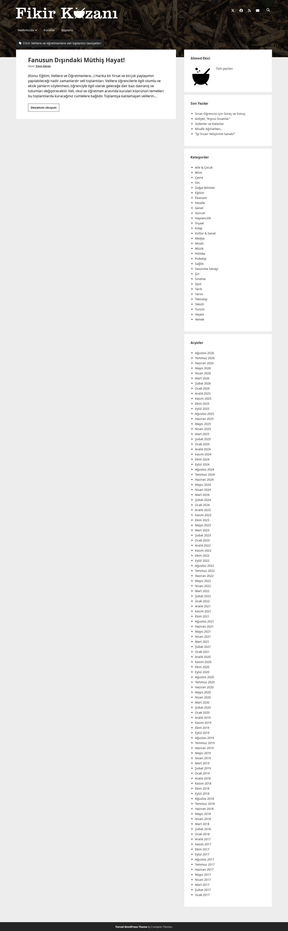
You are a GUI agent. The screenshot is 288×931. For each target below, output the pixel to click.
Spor (198, 284)
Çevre (199, 178)
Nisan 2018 (203, 819)
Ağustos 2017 (204, 859)
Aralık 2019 (203, 718)
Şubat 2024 (203, 500)
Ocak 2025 (202, 444)
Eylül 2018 (202, 794)
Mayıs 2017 (203, 875)
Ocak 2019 (202, 773)
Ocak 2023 (202, 540)
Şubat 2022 (203, 596)
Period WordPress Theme (131, 927)
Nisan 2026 (203, 373)
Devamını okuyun (45, 108)
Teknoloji (201, 299)
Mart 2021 (202, 642)
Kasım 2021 (203, 611)
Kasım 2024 (203, 454)
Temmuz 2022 (205, 571)
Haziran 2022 (204, 576)
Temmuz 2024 (205, 474)
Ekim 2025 (202, 404)
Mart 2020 (202, 702)
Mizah (199, 243)
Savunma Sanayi (206, 269)
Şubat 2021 (203, 647)
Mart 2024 (202, 495)
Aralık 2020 (203, 657)
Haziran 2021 (204, 626)
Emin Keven (43, 66)
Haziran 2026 (204, 363)
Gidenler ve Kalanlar (209, 124)
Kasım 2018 (203, 783)
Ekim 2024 (202, 459)
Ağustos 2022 (204, 566)
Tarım (199, 294)
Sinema (200, 279)
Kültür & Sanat (205, 233)
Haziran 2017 (204, 869)
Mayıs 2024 (203, 485)
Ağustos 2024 (204, 469)
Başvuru (67, 30)
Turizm (200, 309)
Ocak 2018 (202, 834)
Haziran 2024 (204, 480)
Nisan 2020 (203, 697)
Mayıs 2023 (203, 525)
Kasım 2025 (203, 398)
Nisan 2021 (203, 637)
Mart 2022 (202, 591)
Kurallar (49, 30)
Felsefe (200, 203)
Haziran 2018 (204, 809)
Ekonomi (201, 198)
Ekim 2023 (202, 520)
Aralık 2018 (203, 778)
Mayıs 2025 (203, 424)
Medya (200, 238)
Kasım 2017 (203, 844)
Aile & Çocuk (204, 167)
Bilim (198, 173)
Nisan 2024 (203, 490)
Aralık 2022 (203, 545)
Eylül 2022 (202, 561)
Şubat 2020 (203, 707)
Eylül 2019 (202, 733)
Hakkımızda (26, 30)
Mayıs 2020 (203, 692)
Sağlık (199, 264)
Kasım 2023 (203, 515)
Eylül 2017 (202, 854)
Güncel (200, 213)
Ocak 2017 (202, 895)
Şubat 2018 (203, 829)
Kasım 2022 (203, 550)
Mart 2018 (202, 824)
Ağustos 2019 (204, 738)
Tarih (198, 289)
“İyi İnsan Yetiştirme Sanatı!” (215, 134)
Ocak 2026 (202, 388)
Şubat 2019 (203, 768)
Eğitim (199, 193)
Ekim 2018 (202, 788)
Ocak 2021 (202, 652)
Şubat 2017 (203, 890)
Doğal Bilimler (205, 188)
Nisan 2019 (203, 758)
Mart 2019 (202, 763)
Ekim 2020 (202, 667)
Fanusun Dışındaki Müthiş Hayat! (76, 60)
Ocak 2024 (202, 505)
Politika (200, 254)
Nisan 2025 (203, 429)
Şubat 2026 (203, 383)
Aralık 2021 (203, 606)
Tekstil (199, 304)
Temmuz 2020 (205, 682)
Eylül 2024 (202, 464)
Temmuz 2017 (205, 864)
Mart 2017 (202, 885)
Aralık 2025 (203, 393)
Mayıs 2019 (203, 753)
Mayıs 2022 (203, 581)
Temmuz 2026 (205, 358)
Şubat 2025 (203, 439)
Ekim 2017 (202, 849)
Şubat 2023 (203, 535)
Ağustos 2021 (204, 621)
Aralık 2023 (203, 510)
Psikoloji (200, 259)
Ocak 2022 (202, 601)
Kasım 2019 (203, 723)
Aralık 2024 (203, 449)
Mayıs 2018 (203, 814)
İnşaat (199, 223)
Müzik (199, 248)
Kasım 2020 (203, 662)
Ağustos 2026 (204, 353)
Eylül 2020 (202, 672)
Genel (199, 208)
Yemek (199, 319)
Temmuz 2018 (205, 804)
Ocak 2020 (202, 712)
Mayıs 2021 (203, 631)
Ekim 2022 (202, 555)
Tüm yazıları (224, 68)
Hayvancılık (203, 218)
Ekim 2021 (202, 616)
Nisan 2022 (203, 586)
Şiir (197, 274)
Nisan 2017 (203, 880)
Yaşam (199, 314)
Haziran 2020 (204, 687)
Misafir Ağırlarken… (209, 129)
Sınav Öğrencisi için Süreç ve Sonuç (220, 114)
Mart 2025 (202, 434)
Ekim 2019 (202, 728)
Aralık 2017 (203, 839)
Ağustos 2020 (204, 677)
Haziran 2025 (204, 419)
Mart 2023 (202, 530)
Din (197, 183)
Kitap (198, 228)
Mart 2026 (202, 378)
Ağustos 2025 (204, 414)
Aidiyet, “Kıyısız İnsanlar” (212, 119)
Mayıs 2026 (203, 368)
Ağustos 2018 (204, 799)
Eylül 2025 (202, 409)
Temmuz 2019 (205, 743)
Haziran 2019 (204, 748)
